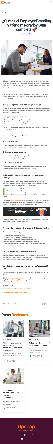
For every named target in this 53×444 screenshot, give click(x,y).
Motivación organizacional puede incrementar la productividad (11, 394)
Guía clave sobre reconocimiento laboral (38, 344)
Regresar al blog (8, 12)
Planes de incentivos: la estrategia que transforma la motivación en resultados (12, 346)
